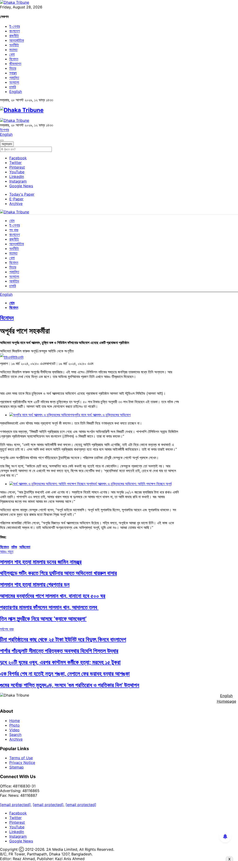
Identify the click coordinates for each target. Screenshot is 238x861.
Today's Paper (21, 194)
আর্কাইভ (14, 281)
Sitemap (16, 767)
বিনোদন (13, 59)
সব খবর (13, 230)
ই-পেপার (14, 26)
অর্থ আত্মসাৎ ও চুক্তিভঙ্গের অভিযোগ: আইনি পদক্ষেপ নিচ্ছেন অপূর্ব (132, 483)
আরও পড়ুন (6, 551)
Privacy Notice (22, 762)
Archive (16, 203)
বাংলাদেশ (14, 31)
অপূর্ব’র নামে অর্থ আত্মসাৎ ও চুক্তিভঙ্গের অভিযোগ (101, 414)
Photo (14, 725)
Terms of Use (21, 758)
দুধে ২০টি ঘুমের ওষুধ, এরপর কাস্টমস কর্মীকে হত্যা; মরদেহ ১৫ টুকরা (60, 662)
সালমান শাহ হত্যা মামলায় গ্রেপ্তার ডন (34, 584)
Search (15, 734)
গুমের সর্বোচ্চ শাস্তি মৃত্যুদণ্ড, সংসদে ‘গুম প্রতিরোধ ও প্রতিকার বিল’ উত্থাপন (69, 685)
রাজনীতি (14, 35)
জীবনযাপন (15, 63)
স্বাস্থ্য (13, 73)
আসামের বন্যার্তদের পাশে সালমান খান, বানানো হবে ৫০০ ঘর (52, 595)
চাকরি (12, 87)
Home (14, 720)
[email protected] (15, 804)
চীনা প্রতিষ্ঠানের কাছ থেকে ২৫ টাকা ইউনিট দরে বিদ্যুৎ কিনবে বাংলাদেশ (63, 639)
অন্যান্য (14, 82)
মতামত (13, 49)
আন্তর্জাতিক (16, 40)
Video (14, 730)
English (15, 91)
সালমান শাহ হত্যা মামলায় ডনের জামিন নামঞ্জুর (41, 561)
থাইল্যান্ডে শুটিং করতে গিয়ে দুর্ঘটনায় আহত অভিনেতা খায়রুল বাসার (58, 573)
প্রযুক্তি (14, 77)
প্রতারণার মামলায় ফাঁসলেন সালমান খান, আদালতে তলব (49, 607)
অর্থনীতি (14, 45)
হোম (11, 220)
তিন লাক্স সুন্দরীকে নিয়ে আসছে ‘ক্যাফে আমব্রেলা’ (43, 618)
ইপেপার (4, 129)
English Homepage (226, 698)
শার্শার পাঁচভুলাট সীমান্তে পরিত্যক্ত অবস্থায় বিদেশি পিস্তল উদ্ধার (59, 650)
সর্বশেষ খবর (6, 629)
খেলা (12, 54)
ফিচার (12, 68)
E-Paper (16, 199)
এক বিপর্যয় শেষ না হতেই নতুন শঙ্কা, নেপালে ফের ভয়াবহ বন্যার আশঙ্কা (65, 673)
